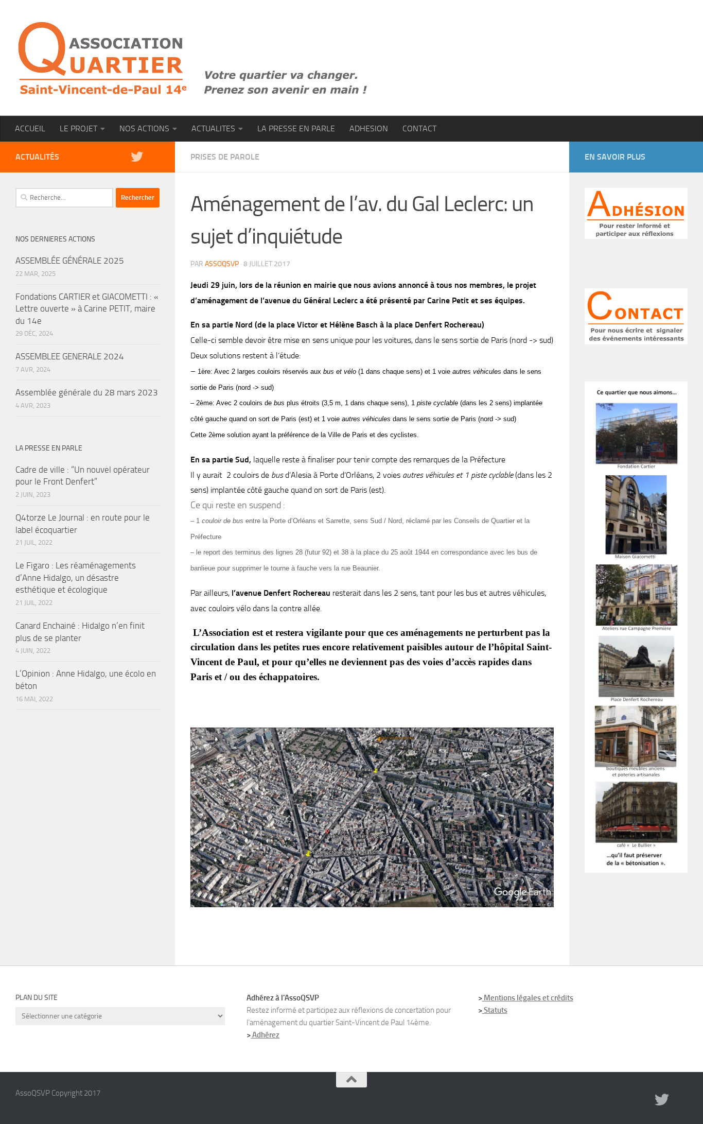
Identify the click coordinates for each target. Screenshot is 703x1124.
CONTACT (419, 128)
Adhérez (265, 1035)
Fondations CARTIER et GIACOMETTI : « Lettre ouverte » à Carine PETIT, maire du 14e (87, 308)
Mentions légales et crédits (527, 997)
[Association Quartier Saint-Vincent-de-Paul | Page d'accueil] (193, 58)
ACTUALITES (213, 128)
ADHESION (368, 128)
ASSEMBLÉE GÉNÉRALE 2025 (69, 260)
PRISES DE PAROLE (224, 157)
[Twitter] (137, 156)
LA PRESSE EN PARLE (296, 128)
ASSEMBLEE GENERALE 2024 (69, 356)
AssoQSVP (222, 264)
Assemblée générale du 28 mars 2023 (86, 392)
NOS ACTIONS (144, 128)
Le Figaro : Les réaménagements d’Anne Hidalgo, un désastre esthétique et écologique (75, 577)
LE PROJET (78, 128)
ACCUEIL (30, 128)
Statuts (494, 1010)
